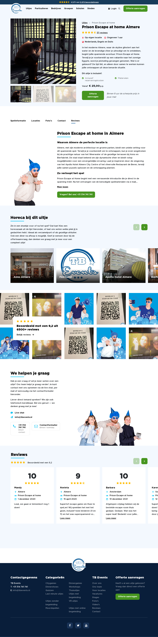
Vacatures (97, 594)
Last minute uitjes (54, 594)
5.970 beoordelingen (89, 2)
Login (114, 9)
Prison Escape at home (29, 495)
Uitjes (29, 8)
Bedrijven (56, 8)
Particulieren (41, 8)
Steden (91, 8)
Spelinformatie (18, 121)
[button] (144, 227)
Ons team (97, 587)
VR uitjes (73, 601)
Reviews (75, 121)
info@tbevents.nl (23, 417)
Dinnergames (75, 583)
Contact (62, 121)
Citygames (51, 583)
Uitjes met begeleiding (75, 595)
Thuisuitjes (74, 590)
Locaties (35, 121)
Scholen (80, 8)
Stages (95, 597)
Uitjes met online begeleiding (77, 610)
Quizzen (50, 590)
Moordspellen (52, 608)
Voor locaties (99, 590)
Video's (96, 605)
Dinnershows (52, 587)
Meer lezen (62, 187)
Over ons (96, 583)
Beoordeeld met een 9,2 (40, 463)
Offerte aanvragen (135, 8)
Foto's (49, 121)
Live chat (19, 413)
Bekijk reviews (24, 335)
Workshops (74, 587)
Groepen (68, 8)
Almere (21, 492)
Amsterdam (115, 492)
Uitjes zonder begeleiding (52, 603)
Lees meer (65, 518)
